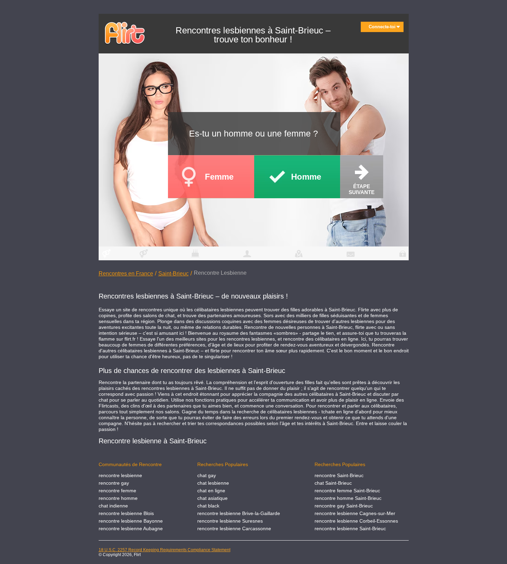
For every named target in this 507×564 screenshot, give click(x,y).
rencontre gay (114, 483)
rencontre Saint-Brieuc (339, 475)
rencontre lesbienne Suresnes (230, 521)
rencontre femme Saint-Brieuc (347, 490)
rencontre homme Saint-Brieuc (348, 498)
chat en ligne (211, 490)
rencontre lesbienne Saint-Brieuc (350, 528)
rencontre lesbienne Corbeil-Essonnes (356, 521)
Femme (219, 176)
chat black (208, 505)
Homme (306, 176)
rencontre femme (117, 490)
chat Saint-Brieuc (333, 483)
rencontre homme (118, 498)
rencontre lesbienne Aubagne (131, 528)
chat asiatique (212, 498)
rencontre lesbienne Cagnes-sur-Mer (355, 513)
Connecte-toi (382, 26)
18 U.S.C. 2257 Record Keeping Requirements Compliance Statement (164, 549)
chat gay (206, 475)
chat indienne (113, 505)
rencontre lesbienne (120, 475)
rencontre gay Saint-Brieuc (344, 505)
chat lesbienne (213, 483)
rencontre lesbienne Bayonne (131, 521)
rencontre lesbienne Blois (126, 513)
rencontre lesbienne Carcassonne (234, 528)
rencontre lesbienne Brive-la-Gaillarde (238, 513)
